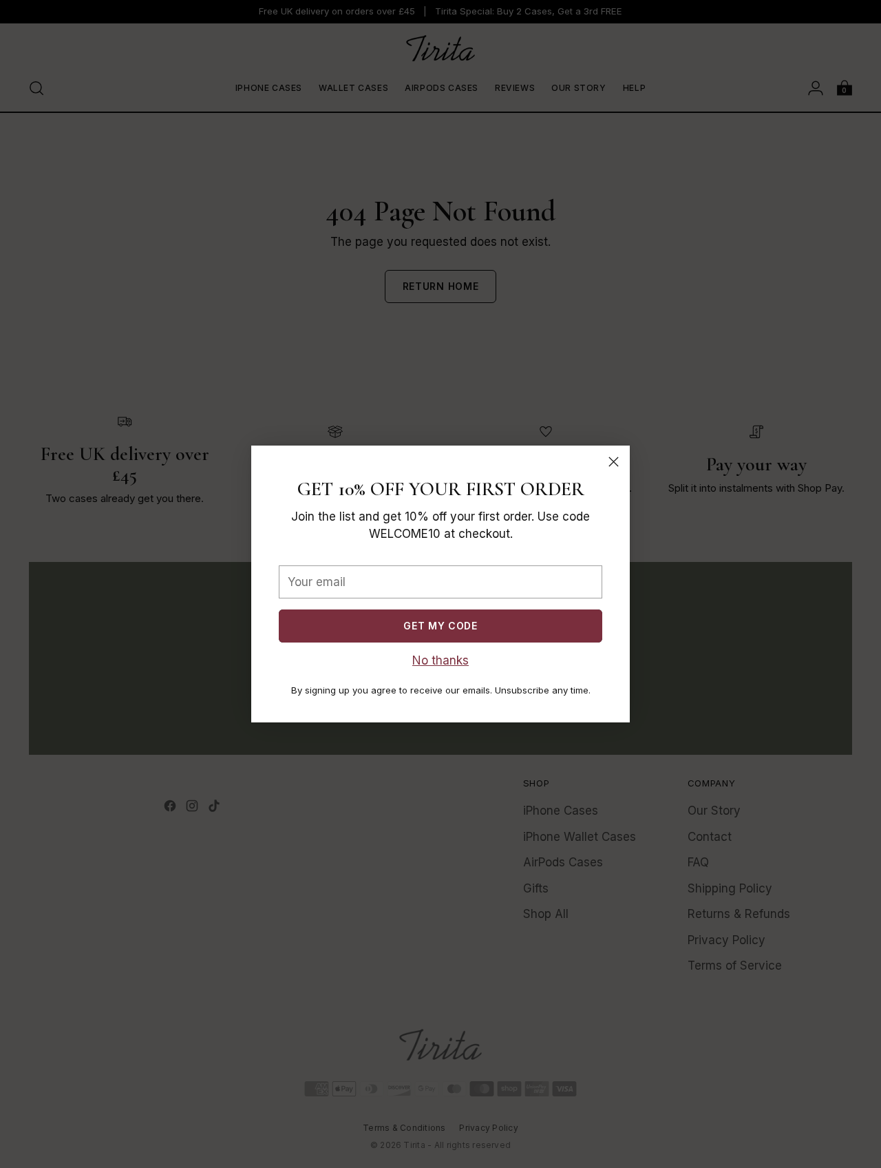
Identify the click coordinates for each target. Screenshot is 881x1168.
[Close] (613, 461)
